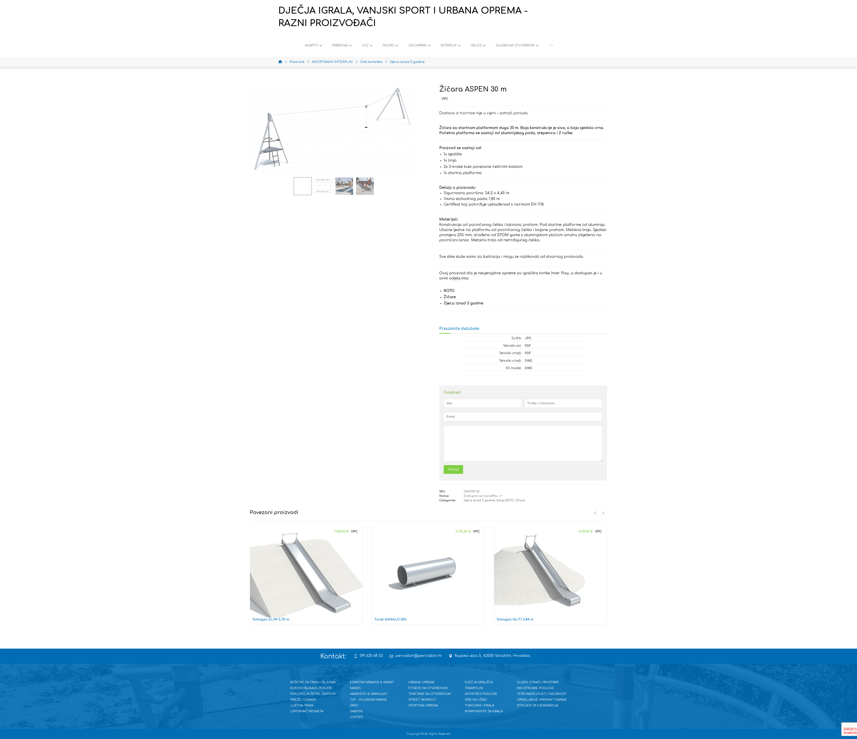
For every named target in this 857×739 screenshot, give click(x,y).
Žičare (520, 500)
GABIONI (356, 711)
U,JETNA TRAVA (301, 705)
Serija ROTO (505, 500)
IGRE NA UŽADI (476, 699)
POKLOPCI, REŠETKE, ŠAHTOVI (312, 693)
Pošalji (453, 469)
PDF (528, 346)
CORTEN (356, 717)
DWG (528, 360)
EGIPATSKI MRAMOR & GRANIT (372, 682)
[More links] (551, 45)
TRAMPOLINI (474, 688)
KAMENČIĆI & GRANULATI (368, 693)
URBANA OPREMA (421, 682)
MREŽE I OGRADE (303, 699)
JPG (528, 338)
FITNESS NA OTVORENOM (427, 688)
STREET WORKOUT (422, 699)
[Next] (603, 513)
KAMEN (355, 688)
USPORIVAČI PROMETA (306, 711)
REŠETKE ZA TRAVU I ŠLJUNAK (313, 682)
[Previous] (595, 513)
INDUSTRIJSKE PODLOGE (535, 688)
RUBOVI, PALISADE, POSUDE (311, 688)
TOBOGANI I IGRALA (479, 705)
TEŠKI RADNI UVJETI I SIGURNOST (542, 693)
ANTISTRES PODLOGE (481, 693)
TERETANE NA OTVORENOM (429, 693)
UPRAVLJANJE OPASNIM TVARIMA (541, 699)
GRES (354, 705)
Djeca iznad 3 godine (479, 500)
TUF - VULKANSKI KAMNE (368, 699)
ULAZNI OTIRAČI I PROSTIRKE (538, 682)
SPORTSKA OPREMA (423, 705)
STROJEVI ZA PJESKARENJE (537, 705)
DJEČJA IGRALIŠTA (479, 682)
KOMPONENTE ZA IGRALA (484, 711)
